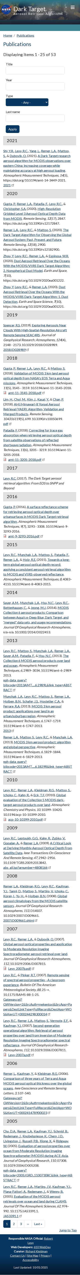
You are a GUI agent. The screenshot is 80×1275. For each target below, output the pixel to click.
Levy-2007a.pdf (19, 1055)
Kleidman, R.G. (44, 790)
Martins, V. (45, 891)
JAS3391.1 (10, 1216)
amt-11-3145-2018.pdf (24, 393)
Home (7, 35)
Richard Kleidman (36, 1251)
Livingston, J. (12, 1141)
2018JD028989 (14, 349)
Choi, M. (20, 399)
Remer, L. (9, 1073)
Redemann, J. (12, 1136)
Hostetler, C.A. (50, 701)
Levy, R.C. (21, 151)
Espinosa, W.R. (59, 256)
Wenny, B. (56, 1191)
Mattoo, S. (44, 230)
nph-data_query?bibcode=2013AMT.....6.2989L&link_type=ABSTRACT (37, 685)
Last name (13, 112)
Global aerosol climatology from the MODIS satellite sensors (35, 901)
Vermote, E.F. (59, 1020)
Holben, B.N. (12, 701)
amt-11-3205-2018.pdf (24, 459)
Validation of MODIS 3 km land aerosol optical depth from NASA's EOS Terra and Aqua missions (36, 378)
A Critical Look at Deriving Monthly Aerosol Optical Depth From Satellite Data (37, 848)
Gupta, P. (9, 204)
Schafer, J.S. (31, 701)
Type (9, 96)
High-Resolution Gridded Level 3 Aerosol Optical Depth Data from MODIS (34, 213)
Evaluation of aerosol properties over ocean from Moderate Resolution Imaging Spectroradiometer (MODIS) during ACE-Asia (36, 1150)
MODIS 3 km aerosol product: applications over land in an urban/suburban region (32, 711)
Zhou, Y (8, 256)
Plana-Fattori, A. (14, 1191)
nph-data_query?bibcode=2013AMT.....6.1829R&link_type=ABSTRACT (37, 766)
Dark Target (29, 8)
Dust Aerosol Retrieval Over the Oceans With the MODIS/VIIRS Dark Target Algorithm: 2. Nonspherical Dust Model (36, 265)
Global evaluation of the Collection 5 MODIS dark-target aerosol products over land (34, 800)
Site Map (32, 1255)
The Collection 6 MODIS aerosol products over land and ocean (36, 660)
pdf (5, 424)
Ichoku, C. (10, 795)
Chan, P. (58, 399)
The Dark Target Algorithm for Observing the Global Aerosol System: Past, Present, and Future (37, 235)
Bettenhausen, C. (15, 607)
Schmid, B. (61, 1131)
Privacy (45, 1255)
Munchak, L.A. (27, 555)
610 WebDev (42, 1247)
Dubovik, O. (18, 156)
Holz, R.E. (29, 559)
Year (9, 80)
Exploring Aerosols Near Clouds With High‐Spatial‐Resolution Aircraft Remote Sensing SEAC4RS (35, 330)
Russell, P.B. (30, 1141)
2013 (7, 730)
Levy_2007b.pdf (19, 968)
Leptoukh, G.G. (28, 838)
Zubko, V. (58, 838)
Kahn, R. (23, 795)
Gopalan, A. (11, 843)
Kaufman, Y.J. (12, 1025)
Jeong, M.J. (38, 607)
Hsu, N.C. (47, 603)
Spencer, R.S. (12, 325)
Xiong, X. (46, 1141)
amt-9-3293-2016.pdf (24, 536)
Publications (25, 35)
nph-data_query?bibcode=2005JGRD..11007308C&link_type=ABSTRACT (37, 1175)
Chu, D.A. (9, 1131)
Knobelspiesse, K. (35, 1136)
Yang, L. (34, 151)
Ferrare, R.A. (11, 706)
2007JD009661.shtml (18, 920)
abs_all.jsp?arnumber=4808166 (25, 867)
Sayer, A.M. (11, 603)
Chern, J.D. (55, 1136)
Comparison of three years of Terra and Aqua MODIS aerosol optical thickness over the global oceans (37, 1083)
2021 (7, 185)
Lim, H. (8, 399)
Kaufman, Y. (25, 1073)
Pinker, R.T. (28, 975)
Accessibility (31, 1260)
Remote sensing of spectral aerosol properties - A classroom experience (36, 980)
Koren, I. (9, 896)
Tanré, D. (15, 891)
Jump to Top (68, 1230)
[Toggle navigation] (73, 7)
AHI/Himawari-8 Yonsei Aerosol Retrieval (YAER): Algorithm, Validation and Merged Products (33, 409)
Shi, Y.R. (8, 151)
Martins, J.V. (42, 1186)
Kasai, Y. (43, 399)
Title (9, 64)
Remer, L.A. (48, 151)
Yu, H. (20, 896)
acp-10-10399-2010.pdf (25, 819)
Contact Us (17, 1255)
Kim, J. (31, 399)
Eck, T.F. (39, 795)
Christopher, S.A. (14, 209)
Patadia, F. (40, 204)
